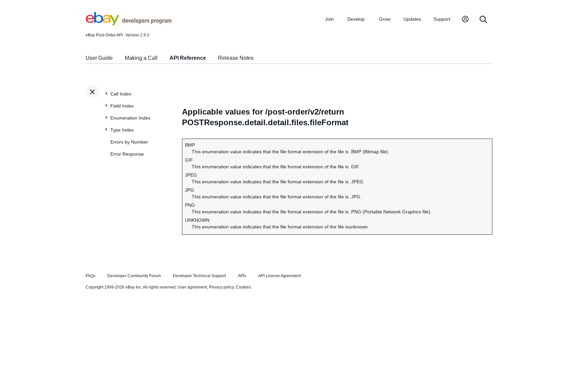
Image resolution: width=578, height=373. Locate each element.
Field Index (122, 106)
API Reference (188, 58)
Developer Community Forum (134, 275)
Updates (412, 19)
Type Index (122, 130)
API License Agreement (279, 275)
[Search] (483, 20)
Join (329, 19)
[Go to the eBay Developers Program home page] (129, 23)
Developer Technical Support (199, 275)
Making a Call (141, 58)
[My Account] (465, 20)
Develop (356, 19)
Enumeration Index (130, 118)
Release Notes (236, 58)
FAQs (90, 275)
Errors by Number (129, 142)
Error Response (127, 154)
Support (442, 19)
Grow (384, 19)
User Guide (99, 58)
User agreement (192, 287)
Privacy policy (221, 287)
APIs (242, 275)
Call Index (120, 94)
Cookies (243, 287)
